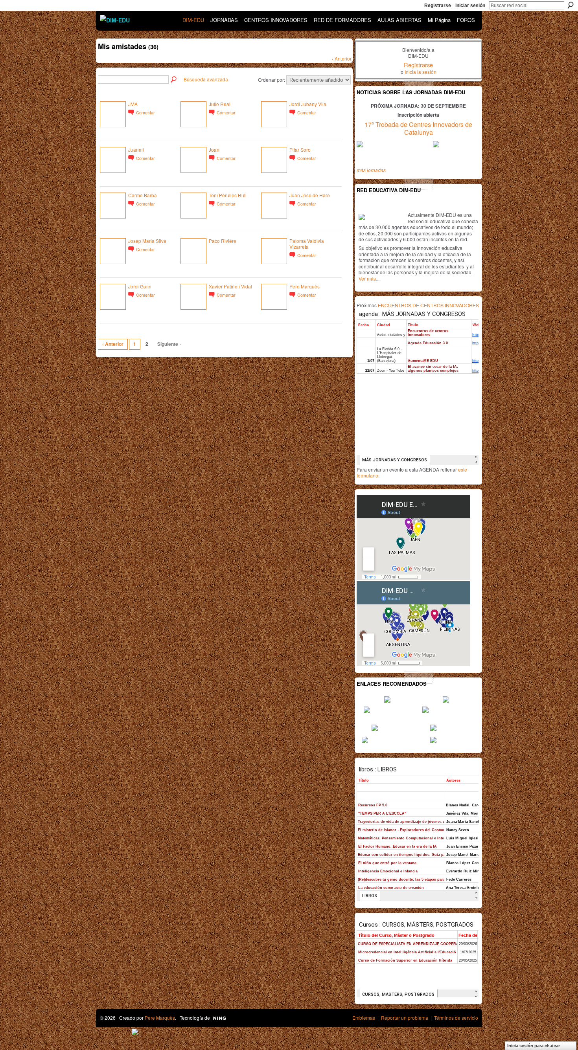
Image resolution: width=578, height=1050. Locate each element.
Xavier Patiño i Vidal (230, 286)
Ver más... (369, 278)
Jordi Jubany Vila (307, 104)
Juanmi (136, 149)
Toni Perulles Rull (228, 195)
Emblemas (363, 1017)
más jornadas (371, 170)
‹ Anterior (342, 58)
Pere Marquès (304, 286)
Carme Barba (142, 195)
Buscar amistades (174, 79)
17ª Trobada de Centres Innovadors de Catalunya (418, 128)
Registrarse (437, 5)
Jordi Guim (139, 286)
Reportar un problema (404, 1017)
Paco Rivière (222, 240)
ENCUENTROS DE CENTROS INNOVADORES (428, 305)
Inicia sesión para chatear (533, 1045)
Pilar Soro (300, 149)
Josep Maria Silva (147, 240)
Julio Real (219, 104)
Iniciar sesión (470, 5)
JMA (133, 104)
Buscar (570, 5)
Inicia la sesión (420, 71)
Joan (214, 149)
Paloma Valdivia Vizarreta (306, 243)
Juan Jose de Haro (309, 195)
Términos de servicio (456, 1017)
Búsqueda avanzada (206, 79)
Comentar (145, 113)
